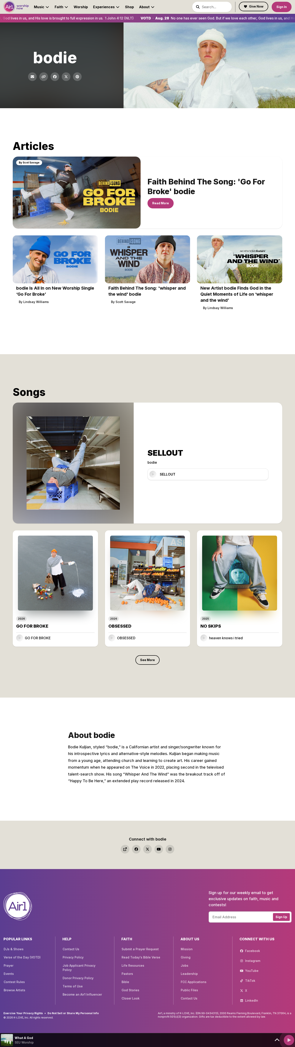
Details (85, 637)
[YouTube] (158, 849)
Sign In (281, 7)
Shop (129, 7)
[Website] (125, 849)
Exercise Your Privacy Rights (23, 1013)
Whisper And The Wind (146, 774)
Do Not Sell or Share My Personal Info (73, 1013)
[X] (147, 849)
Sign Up (281, 917)
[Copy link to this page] (43, 76)
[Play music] (289, 1040)
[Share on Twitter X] (66, 76)
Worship (81, 7)
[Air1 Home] (16, 7)
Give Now (256, 6)
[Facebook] (136, 849)
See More (147, 660)
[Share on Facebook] (55, 76)
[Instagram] (170, 849)
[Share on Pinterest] (77, 76)
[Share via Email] (32, 76)
